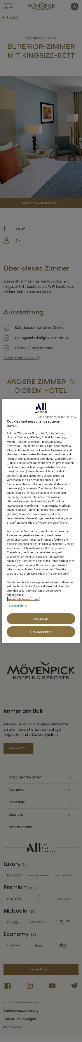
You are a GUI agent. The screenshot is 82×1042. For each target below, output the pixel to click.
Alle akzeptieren (41, 631)
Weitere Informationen (23, 599)
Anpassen (41, 618)
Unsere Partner (18, 605)
